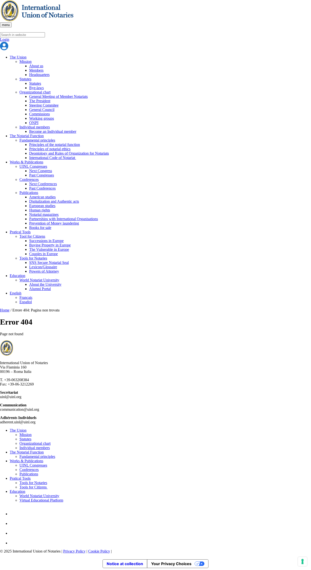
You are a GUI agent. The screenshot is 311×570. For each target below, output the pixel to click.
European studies (42, 206)
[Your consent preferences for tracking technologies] (302, 561)
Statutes (25, 79)
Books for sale (40, 228)
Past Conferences (42, 188)
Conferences (29, 179)
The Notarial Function (27, 136)
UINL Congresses (33, 166)
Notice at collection (125, 563)
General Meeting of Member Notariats (58, 96)
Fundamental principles (37, 140)
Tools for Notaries (33, 258)
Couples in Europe (43, 254)
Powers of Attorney (44, 271)
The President (39, 101)
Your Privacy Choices (171, 563)
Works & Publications (26, 162)
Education (17, 276)
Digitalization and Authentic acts (54, 201)
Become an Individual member (52, 131)
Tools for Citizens (33, 487)
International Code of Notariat (52, 158)
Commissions (39, 114)
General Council (41, 110)
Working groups (41, 118)
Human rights (39, 210)
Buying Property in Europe (50, 245)
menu (6, 25)
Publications (28, 193)
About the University (45, 284)
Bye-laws (36, 88)
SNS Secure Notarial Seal (49, 262)
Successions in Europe (46, 241)
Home (4, 310)
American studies (42, 197)
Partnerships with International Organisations (63, 219)
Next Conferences (43, 184)
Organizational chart (35, 92)
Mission (25, 61)
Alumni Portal (40, 289)
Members (36, 70)
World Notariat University (39, 280)
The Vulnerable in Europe (49, 249)
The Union (18, 57)
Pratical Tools (20, 232)
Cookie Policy (99, 551)
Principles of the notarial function (54, 144)
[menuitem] (160, 293)
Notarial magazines (44, 214)
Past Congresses (41, 175)
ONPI (33, 123)
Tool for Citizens (32, 236)
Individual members (34, 127)
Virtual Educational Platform (41, 500)
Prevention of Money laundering (54, 223)
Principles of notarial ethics (49, 149)
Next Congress (40, 171)
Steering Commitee (44, 105)
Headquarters (39, 75)
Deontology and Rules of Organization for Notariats (69, 153)
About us (36, 66)
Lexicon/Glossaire (43, 267)
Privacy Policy (74, 551)
